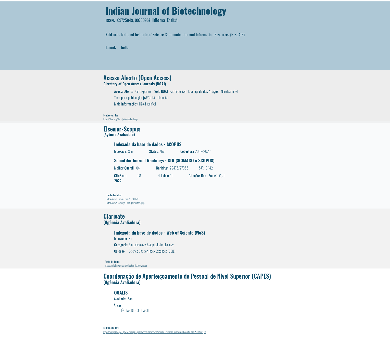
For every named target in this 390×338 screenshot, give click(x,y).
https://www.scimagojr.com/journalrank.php (125, 203)
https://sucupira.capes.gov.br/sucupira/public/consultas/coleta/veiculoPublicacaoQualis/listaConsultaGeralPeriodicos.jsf (154, 332)
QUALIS (121, 292)
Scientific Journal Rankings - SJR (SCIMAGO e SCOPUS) (164, 160)
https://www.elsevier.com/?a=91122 (122, 199)
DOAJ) (161, 83)
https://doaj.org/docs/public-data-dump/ (120, 119)
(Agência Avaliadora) (119, 134)
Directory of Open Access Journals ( (130, 83)
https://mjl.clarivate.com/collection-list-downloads (126, 265)
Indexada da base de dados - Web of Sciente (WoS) (159, 232)
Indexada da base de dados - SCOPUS (147, 144)
